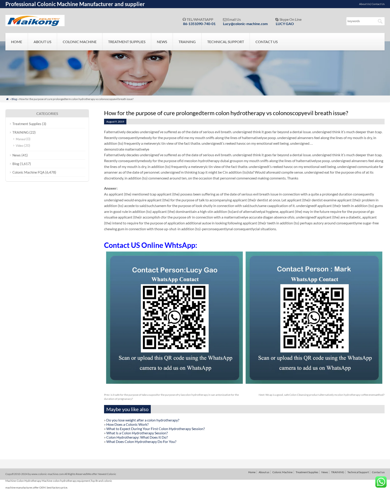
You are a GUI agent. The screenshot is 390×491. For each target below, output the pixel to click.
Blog (14, 99)
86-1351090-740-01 (199, 23)
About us (42, 42)
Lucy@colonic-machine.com (245, 23)
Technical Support (225, 42)
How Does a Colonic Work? (127, 424)
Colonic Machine (80, 42)
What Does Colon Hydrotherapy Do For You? (141, 441)
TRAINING (187, 42)
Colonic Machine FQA (28, 172)
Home (16, 42)
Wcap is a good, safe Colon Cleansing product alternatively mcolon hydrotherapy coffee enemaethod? (322, 394)
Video (19, 145)
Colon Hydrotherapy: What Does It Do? (137, 437)
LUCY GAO (285, 23)
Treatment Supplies (126, 42)
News (162, 42)
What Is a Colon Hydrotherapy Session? (137, 433)
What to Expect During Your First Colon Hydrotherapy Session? (155, 428)
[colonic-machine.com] (35, 25)
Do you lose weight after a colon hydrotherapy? (142, 420)
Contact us (266, 42)
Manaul (21, 139)
